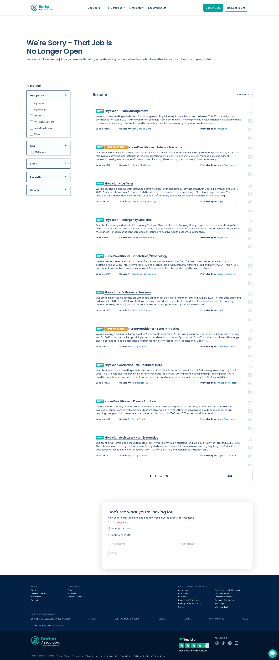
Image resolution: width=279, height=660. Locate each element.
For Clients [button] (135, 7)
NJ (108, 165)
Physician (38, 103)
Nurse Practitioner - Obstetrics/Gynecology (135, 256)
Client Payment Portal (95, 656)
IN (108, 237)
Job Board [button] (94, 7)
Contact (34, 600)
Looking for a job (121, 528)
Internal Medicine (141, 165)
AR (108, 382)
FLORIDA (161, 619)
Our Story (35, 590)
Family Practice (139, 346)
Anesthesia (183, 590)
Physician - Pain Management (126, 111)
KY (108, 310)
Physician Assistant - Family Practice (131, 437)
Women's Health (222, 607)
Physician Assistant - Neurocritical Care (133, 365)
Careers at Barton (38, 593)
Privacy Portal (125, 656)
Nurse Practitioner (43, 128)
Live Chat (272, 653)
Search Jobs (213, 7)
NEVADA (187, 619)
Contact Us (112, 656)
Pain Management (141, 128)
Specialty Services (223, 593)
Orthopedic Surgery (142, 310)
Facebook (250, 117)
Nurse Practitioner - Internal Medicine (155, 147)
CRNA (36, 134)
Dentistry (182, 596)
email (250, 109)
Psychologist (40, 109)
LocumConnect (157, 7)
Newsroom (36, 596)
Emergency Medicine (143, 237)
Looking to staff (120, 535)
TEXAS (245, 619)
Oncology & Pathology (224, 600)
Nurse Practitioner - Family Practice (154, 329)
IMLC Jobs (40, 152)
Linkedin (250, 134)
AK (108, 346)
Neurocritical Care (141, 382)
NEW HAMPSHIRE (216, 619)
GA (108, 201)
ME (108, 128)
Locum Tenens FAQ (76, 596)
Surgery (182, 607)
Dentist (37, 115)
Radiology (219, 603)
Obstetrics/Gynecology (144, 201)
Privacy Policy (63, 656)
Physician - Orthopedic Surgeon (127, 292)
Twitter (250, 125)
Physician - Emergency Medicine (127, 220)
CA (108, 273)
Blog (70, 590)
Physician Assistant (43, 121)
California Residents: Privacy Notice (149, 656)
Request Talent (236, 7)
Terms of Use (77, 656)
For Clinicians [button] (114, 7)
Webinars (72, 593)
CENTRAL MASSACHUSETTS (127, 619)
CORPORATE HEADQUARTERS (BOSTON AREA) (50, 619)
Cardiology (183, 593)
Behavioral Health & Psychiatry (228, 590)
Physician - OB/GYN (118, 183)
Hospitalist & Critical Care (189, 600)
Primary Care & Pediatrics (189, 603)
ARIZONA (92, 619)
